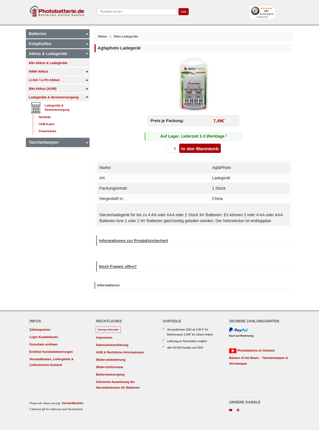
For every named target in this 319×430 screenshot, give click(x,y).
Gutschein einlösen (43, 344)
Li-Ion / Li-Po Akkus (44, 80)
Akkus (102, 36)
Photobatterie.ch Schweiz (255, 350)
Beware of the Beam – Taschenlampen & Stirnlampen (258, 360)
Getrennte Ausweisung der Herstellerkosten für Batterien (118, 384)
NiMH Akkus (38, 71)
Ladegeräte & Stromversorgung (54, 97)
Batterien (37, 33)
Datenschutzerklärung (112, 345)
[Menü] (273, 8)
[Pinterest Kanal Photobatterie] (238, 410)
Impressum (104, 337)
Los (183, 11)
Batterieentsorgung (110, 374)
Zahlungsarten (39, 329)
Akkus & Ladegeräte (48, 53)
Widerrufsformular (109, 367)
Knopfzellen (40, 43)
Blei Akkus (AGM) (42, 88)
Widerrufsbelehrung (110, 360)
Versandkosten (72, 403)
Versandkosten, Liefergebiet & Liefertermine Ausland (51, 362)
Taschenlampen (44, 142)
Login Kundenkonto (43, 337)
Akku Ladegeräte (126, 36)
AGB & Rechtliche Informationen (120, 352)
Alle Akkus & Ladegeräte (48, 63)
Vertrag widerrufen (108, 329)
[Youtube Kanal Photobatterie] (231, 410)
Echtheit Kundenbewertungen (51, 352)
